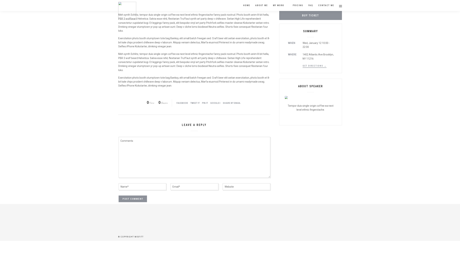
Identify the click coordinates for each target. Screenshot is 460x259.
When (291, 43)
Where (292, 54)
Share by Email (232, 103)
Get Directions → (314, 66)
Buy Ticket (310, 15)
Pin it (205, 103)
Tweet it (195, 103)
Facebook (182, 103)
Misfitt (139, 237)
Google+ (215, 103)
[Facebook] (230, 220)
